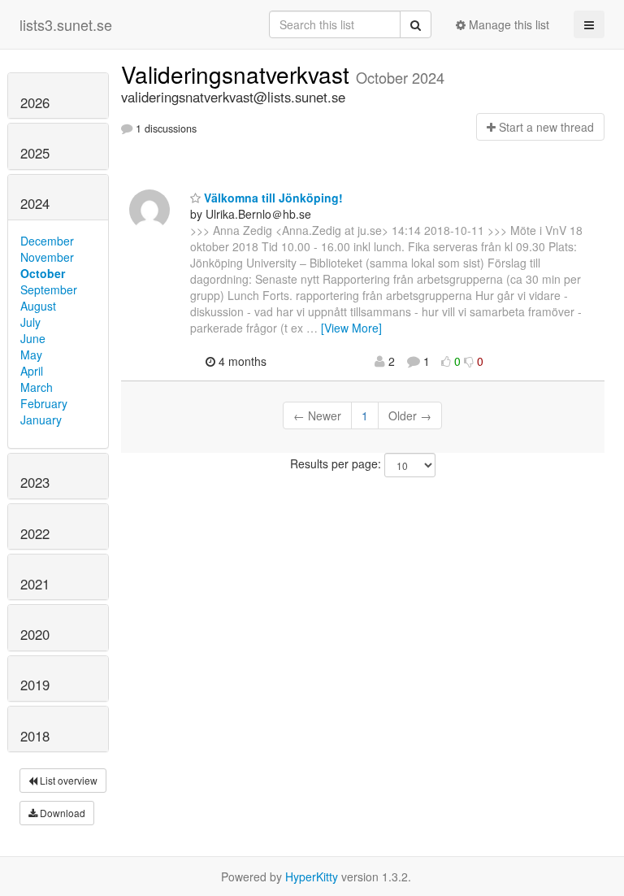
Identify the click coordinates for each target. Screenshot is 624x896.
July (30, 322)
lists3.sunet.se (66, 24)
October (42, 273)
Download (61, 813)
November (47, 257)
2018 (35, 736)
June (33, 338)
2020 (35, 634)
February (43, 403)
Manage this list (507, 24)
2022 (35, 533)
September (48, 289)
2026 (35, 102)
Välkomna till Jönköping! (272, 197)
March (36, 387)
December (47, 241)
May (31, 354)
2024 (35, 203)
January (41, 419)
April (31, 371)
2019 (35, 684)
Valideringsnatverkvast (238, 74)
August (38, 306)
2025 (35, 153)
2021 (35, 584)
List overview (67, 780)
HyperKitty (311, 876)
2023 (35, 482)
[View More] (351, 328)
